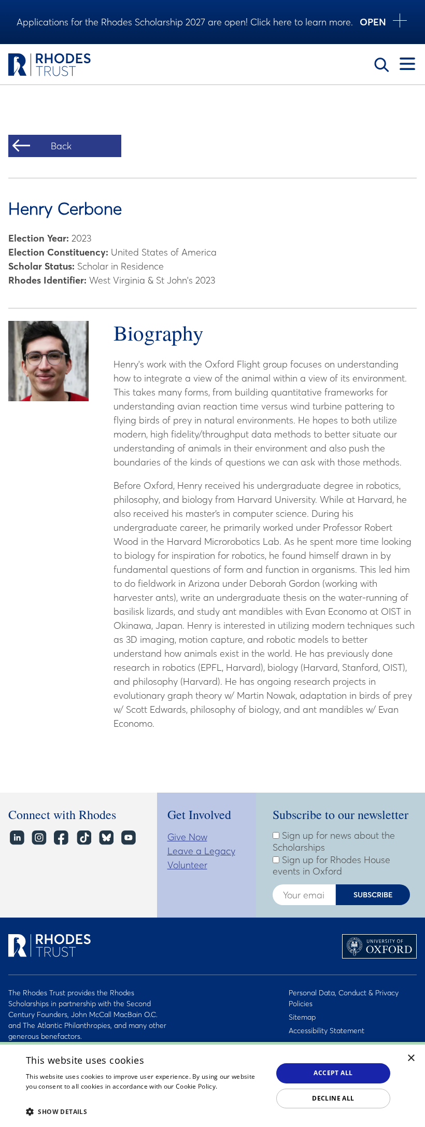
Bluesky (105, 838)
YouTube (128, 838)
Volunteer (187, 865)
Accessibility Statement (326, 1030)
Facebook (61, 838)
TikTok (83, 838)
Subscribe (373, 894)
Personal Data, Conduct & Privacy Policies (344, 998)
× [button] (411, 1058)
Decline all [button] (333, 1098)
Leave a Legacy (201, 851)
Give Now (187, 837)
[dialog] (212, 1084)
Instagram (39, 838)
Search (381, 64)
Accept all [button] (333, 1072)
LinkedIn (16, 838)
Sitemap (302, 1017)
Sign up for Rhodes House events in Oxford (331, 866)
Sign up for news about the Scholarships (334, 841)
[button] (145, 1111)
